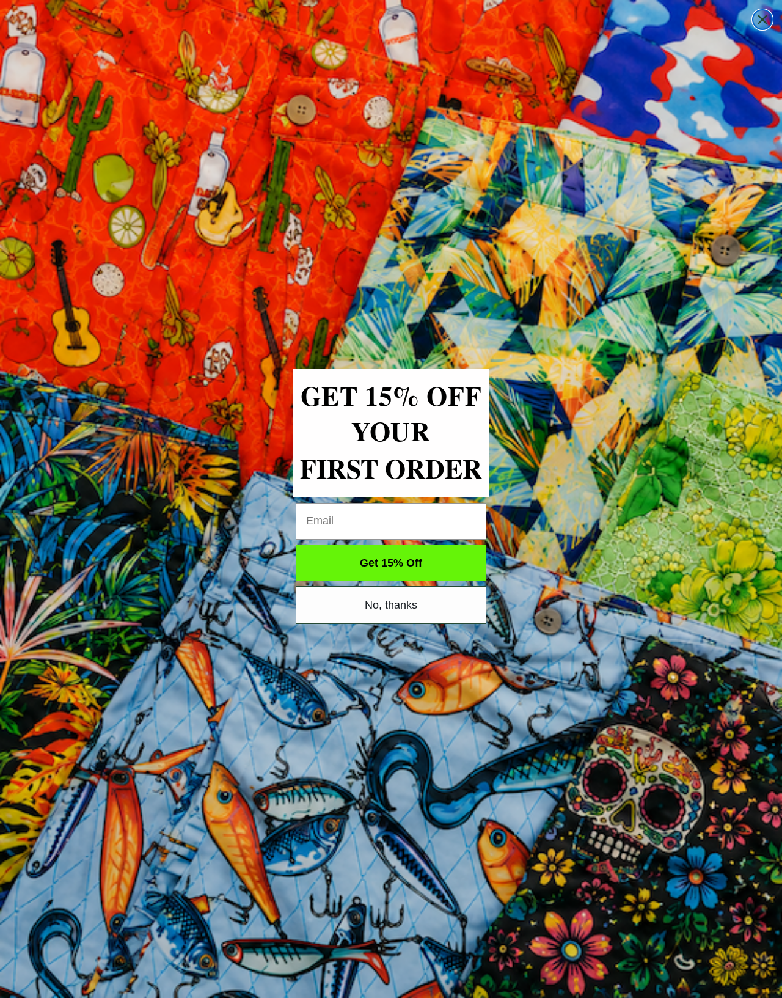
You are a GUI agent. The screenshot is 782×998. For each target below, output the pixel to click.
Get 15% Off (391, 563)
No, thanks (391, 605)
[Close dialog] (762, 19)
